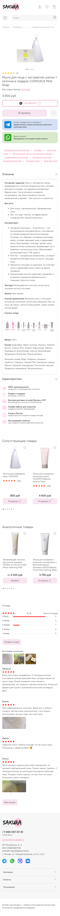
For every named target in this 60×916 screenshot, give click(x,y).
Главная (5, 27)
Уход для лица (32, 160)
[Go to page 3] (7, 509)
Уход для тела (50, 160)
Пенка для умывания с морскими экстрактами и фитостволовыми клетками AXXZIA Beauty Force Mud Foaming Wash (45, 564)
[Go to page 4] (9, 509)
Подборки (17, 27)
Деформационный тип (43, 27)
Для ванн (38, 150)
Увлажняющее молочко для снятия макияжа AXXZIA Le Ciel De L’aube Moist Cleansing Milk (15, 563)
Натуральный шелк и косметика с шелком (33, 153)
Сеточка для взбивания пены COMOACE (14, 475)
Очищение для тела (12, 160)
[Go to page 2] (5, 509)
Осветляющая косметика (16, 157)
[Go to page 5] (11, 509)
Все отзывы (9, 802)
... (27, 27)
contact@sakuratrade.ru (13, 839)
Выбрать (15, 580)
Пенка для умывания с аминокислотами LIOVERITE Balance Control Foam (43, 477)
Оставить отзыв (11, 642)
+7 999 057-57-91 (12, 832)
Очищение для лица (41, 157)
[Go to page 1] (3, 509)
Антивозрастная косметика (16, 150)
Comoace (26, 89)
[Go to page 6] (13, 509)
